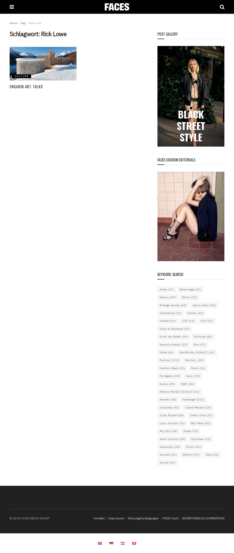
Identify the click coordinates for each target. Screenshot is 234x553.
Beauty (168, 297)
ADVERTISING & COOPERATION (203, 518)
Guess (167, 384)
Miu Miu (169, 431)
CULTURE (22, 76)
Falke (167, 352)
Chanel (168, 320)
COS (188, 320)
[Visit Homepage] (117, 6)
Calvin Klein (204, 305)
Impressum (116, 518)
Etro (200, 344)
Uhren (193, 446)
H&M (187, 384)
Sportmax (201, 439)
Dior (207, 320)
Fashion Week (172, 368)
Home (13, 23)
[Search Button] (222, 7)
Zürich (168, 462)
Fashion (169, 360)
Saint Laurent (172, 439)
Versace (168, 454)
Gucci (193, 376)
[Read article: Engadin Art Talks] (43, 64)
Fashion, (194, 360)
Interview (169, 407)
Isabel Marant (198, 407)
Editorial (203, 336)
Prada (190, 431)
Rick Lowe (35, 23)
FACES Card (170, 518)
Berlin (189, 297)
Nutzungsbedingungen (143, 518)
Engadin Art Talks (26, 86)
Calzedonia (170, 313)
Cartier (195, 313)
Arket (167, 289)
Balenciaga (190, 289)
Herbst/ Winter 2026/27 (180, 391)
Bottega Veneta (173, 305)
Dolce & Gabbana (175, 328)
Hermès (168, 399)
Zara (212, 454)
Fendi (198, 368)
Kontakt (99, 518)
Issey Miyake (172, 415)
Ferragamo (170, 376)
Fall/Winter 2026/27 (197, 352)
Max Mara (201, 423)
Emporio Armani (174, 344)
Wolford (191, 454)
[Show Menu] (12, 7)
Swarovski (170, 446)
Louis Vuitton (172, 423)
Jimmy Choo (201, 415)
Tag (23, 23)
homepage (193, 399)
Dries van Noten (174, 336)
